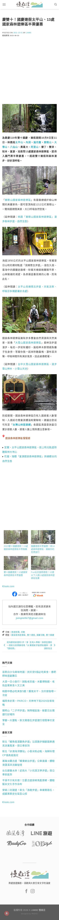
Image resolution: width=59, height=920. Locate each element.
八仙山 (14, 147)
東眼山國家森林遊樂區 (18, 200)
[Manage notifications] (6, 913)
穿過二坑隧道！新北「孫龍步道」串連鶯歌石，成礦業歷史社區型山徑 (28, 792)
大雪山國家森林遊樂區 (28, 342)
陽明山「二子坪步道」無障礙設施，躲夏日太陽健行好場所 (28, 712)
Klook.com (8, 586)
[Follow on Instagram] (33, 891)
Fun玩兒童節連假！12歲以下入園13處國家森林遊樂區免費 (43, 575)
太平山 (19, 142)
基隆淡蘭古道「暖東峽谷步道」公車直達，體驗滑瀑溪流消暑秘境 (28, 763)
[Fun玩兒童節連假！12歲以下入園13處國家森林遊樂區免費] (43, 563)
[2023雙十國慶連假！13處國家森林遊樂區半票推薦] (16, 537)
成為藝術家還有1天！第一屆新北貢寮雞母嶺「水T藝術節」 (18, 645)
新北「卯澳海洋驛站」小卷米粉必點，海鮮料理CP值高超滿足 (28, 753)
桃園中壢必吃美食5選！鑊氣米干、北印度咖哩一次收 (29, 693)
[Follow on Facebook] (26, 891)
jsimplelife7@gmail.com (29, 618)
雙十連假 (31, 635)
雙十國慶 (50, 635)
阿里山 (35, 147)
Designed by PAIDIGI (29, 914)
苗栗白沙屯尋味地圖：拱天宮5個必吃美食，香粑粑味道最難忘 (29, 674)
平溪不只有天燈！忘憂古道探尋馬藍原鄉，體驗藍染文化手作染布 (28, 782)
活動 (23, 632)
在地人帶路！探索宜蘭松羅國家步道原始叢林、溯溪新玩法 (41, 645)
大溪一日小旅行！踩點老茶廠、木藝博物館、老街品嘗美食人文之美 (28, 683)
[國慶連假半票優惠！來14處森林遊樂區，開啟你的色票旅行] (43, 537)
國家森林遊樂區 (18, 635)
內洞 (28, 142)
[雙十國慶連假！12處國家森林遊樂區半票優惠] (16, 563)
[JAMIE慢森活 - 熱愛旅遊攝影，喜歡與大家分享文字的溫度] (29, 4)
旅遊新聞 (15, 632)
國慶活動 (41, 635)
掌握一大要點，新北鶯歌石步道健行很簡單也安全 (28, 722)
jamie (28, 33)
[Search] (55, 4)
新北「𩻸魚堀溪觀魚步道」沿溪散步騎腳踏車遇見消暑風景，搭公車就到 (28, 743)
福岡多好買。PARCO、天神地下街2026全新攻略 (28, 703)
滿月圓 (37, 142)
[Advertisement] (29, 72)
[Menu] (4, 4)
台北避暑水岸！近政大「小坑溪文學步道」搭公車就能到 (28, 772)
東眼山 (48, 142)
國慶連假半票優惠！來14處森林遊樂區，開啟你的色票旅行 (43, 549)
